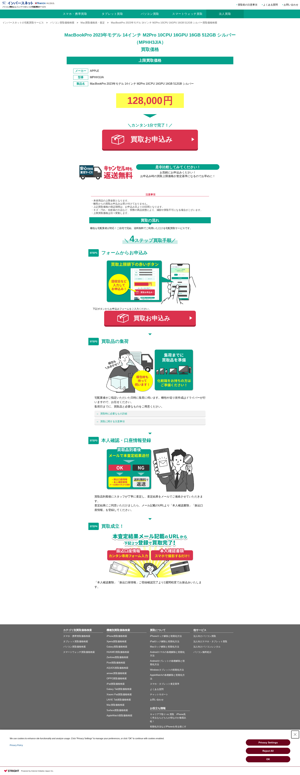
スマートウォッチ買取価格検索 (79, 652)
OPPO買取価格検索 (117, 678)
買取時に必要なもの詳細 (113, 413)
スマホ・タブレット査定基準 (164, 684)
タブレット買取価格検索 (75, 641)
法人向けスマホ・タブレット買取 (210, 641)
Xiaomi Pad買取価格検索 (119, 694)
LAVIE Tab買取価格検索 (119, 699)
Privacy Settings (268, 742)
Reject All (268, 750)
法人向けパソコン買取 (204, 636)
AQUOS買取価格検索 (117, 668)
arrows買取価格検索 (117, 673)
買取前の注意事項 (247, 4)
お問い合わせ (291, 4)
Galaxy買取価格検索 (117, 646)
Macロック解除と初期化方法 (164, 646)
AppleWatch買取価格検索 (119, 715)
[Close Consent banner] (295, 734)
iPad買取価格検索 (116, 684)
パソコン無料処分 (202, 652)
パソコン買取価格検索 (74, 646)
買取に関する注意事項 (112, 421)
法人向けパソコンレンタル (206, 646)
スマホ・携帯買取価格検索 (76, 636)
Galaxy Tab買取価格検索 (119, 689)
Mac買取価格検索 (115, 705)
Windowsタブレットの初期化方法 (167, 669)
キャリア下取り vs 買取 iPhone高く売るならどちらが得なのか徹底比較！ (168, 718)
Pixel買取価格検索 (116, 662)
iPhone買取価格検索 (117, 636)
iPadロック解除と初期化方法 (164, 641)
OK (268, 759)
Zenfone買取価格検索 (117, 657)
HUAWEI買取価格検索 (118, 652)
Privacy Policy (16, 745)
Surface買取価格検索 (117, 710)
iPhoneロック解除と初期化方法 (166, 636)
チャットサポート (159, 694)
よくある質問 (270, 4)
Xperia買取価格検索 (117, 641)
